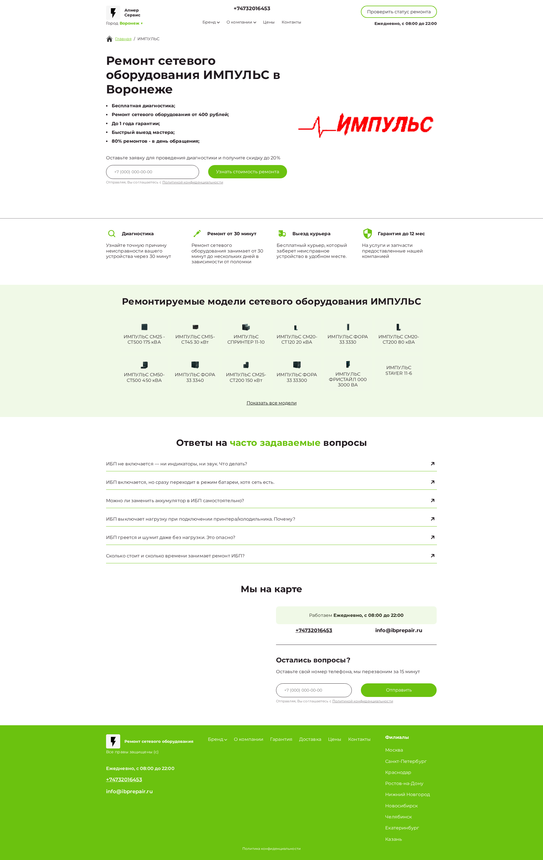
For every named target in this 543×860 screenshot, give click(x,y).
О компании (239, 22)
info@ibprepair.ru (398, 631)
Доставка (310, 739)
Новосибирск (401, 805)
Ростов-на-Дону (404, 783)
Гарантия (281, 739)
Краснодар (398, 772)
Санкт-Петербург (406, 761)
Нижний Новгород (407, 794)
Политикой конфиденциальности (192, 182)
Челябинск (398, 817)
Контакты (291, 22)
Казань (393, 839)
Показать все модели (272, 403)
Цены (269, 22)
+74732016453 (252, 9)
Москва (394, 750)
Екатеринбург (402, 828)
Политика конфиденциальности (271, 848)
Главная (123, 38)
